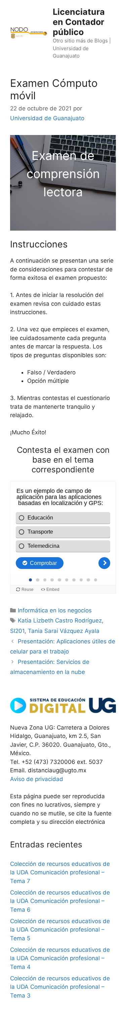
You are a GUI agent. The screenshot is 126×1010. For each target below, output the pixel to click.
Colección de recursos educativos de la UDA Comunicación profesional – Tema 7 (60, 872)
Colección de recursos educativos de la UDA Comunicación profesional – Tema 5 (60, 930)
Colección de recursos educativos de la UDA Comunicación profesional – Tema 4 (60, 958)
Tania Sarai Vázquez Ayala (63, 631)
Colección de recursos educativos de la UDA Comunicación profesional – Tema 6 (60, 901)
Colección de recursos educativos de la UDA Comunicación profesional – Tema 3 (60, 987)
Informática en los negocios (55, 610)
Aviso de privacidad (36, 779)
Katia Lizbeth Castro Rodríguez (60, 620)
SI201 (17, 631)
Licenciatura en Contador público (79, 22)
